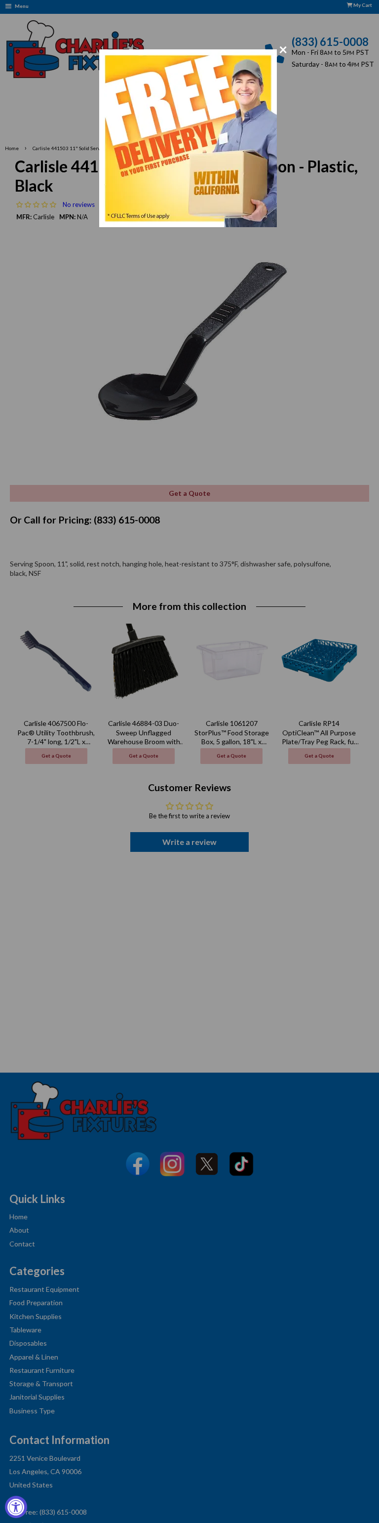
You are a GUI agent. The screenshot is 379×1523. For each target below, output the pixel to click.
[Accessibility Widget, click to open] (16, 1507)
